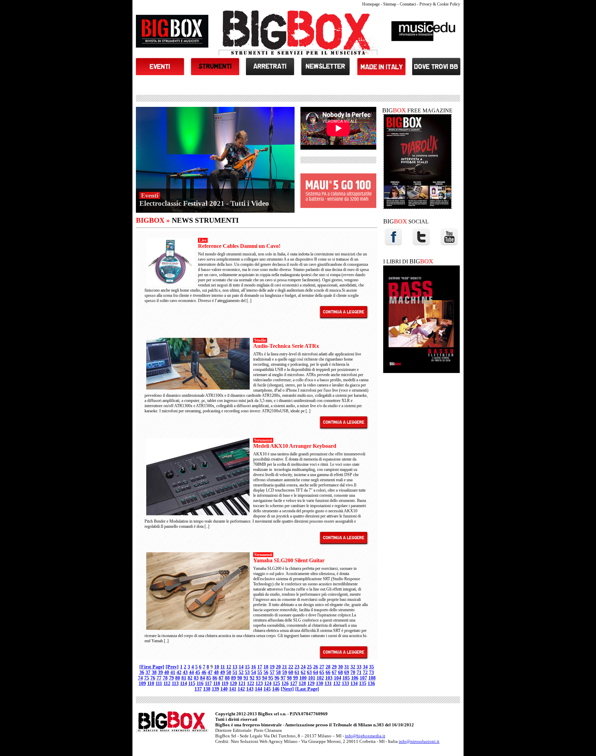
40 (166, 672)
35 (371, 666)
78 (165, 678)
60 (290, 672)
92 (252, 678)
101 (311, 678)
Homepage (371, 4)
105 (346, 678)
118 (216, 683)
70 (352, 672)
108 (372, 678)
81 (183, 678)
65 (321, 672)
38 (154, 672)
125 (276, 683)
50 (228, 672)
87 (221, 678)
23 (297, 666)
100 (303, 678)
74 (140, 678)
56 (266, 672)
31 (346, 666)
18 (266, 666)
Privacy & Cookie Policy (439, 4)
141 (232, 689)
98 (289, 678)
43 (185, 672)
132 (336, 683)
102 (320, 678)
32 (352, 666)
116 (200, 683)
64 (315, 672)
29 (334, 666)
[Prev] (172, 666)
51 (234, 672)
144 (258, 689)
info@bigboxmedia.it (365, 735)
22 (290, 666)
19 (272, 666)
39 (160, 672)
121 (242, 683)
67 (334, 672)
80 (177, 678)
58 (278, 672)
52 (241, 672)
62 (303, 672)
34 (365, 666)
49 (222, 672)
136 (371, 683)
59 (284, 672)
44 (191, 672)
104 (337, 678)
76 (152, 678)
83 (196, 678)
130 (319, 683)
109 (142, 683)
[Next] (287, 689)
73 (371, 672)
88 (227, 678)
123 (259, 683)
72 (365, 672)
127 (293, 683)
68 (340, 672)
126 (285, 683)
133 (345, 683)
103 (328, 678)
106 (354, 678)
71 (359, 672)
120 (233, 683)
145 (267, 689)
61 (297, 672)
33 (359, 666)
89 (233, 678)
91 (246, 678)
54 (253, 672)
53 (247, 672)
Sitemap (389, 4)
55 (259, 672)
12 (228, 666)
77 (159, 678)
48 (216, 672)
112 (166, 683)
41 (172, 672)
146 (275, 689)
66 (328, 672)
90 (239, 678)
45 (197, 672)
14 (241, 666)
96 (277, 678)
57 (272, 672)
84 (202, 678)
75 (146, 678)
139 (215, 689)
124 (267, 683)
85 (208, 678)
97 (283, 678)
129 (311, 683)
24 (303, 666)
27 (321, 666)
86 (214, 678)
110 (150, 683)
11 (222, 666)
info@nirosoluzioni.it (419, 741)
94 (264, 678)
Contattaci (408, 4)
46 (203, 672)
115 (191, 683)
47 (210, 672)
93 (258, 678)
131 (328, 683)
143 (250, 689)
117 (208, 683)
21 (284, 666)
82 (190, 678)
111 (159, 683)
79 (171, 678)
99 (295, 678)
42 (179, 672)
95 (270, 678)
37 (148, 672)
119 (224, 683)
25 (309, 666)
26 (315, 666)
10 (216, 666)
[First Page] (151, 666)
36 (141, 672)
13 (234, 666)
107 (363, 678)
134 (354, 683)
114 (183, 683)
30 (340, 666)
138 (206, 689)
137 (198, 689)
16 (253, 666)
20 (278, 666)
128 (302, 683)
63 (309, 672)
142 (241, 689)
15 (247, 666)
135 (362, 683)
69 (346, 672)
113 (175, 683)
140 (224, 689)
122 (250, 683)
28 (328, 666)
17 (259, 666)
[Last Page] (307, 689)
